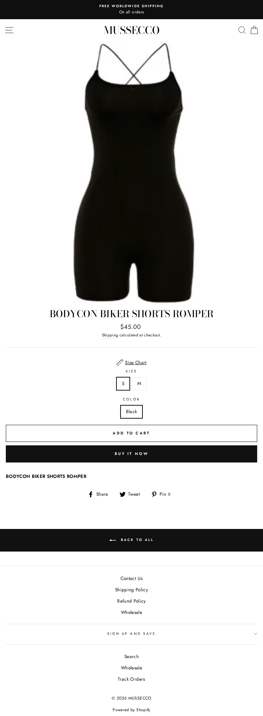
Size (131, 371)
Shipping (110, 335)
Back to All (136, 540)
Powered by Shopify (131, 710)
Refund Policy (131, 600)
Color (131, 399)
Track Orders (131, 679)
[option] (131, 9)
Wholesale (131, 612)
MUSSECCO (132, 30)
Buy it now (131, 453)
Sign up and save (131, 633)
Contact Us (131, 578)
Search (131, 656)
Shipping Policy (131, 589)
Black (131, 411)
